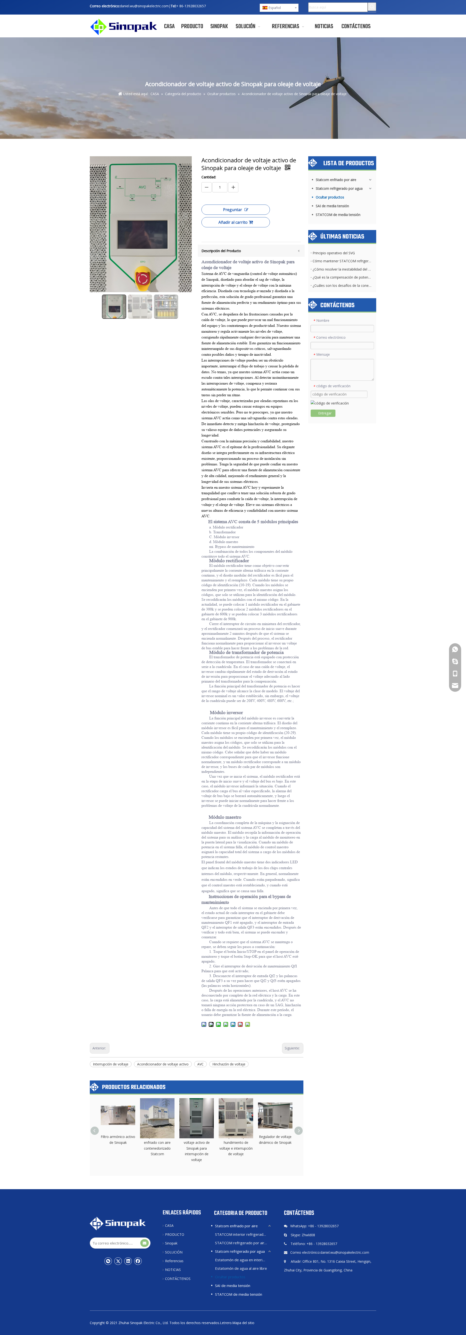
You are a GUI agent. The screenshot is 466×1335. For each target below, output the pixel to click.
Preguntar (232, 209)
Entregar (325, 413)
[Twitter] (118, 1261)
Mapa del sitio (243, 1322)
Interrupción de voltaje (110, 1064)
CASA (169, 1225)
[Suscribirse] (144, 1243)
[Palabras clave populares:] (372, 6)
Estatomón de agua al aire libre (241, 1268)
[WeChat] (108, 1261)
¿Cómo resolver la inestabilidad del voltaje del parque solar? (342, 269)
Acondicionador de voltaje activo (163, 1064)
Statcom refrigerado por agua (339, 188)
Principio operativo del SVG (334, 253)
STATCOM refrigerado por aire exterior (243, 1242)
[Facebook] (138, 1261)
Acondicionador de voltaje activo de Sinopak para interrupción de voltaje (196, 1148)
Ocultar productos (330, 197)
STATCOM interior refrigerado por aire (243, 1234)
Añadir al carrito (233, 222)
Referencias (174, 1261)
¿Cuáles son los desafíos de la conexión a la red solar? (342, 285)
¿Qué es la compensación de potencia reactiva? (342, 277)
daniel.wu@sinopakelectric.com (144, 6)
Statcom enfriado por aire (336, 179)
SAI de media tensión (332, 206)
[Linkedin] (128, 1261)
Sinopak (171, 1243)
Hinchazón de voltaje (228, 1064)
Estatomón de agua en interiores (242, 1259)
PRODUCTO (174, 1234)
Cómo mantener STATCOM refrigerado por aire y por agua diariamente (342, 261)
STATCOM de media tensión (338, 214)
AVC (200, 1064)
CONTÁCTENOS (178, 1278)
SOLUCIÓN (174, 1252)
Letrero (226, 1322)
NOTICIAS (173, 1269)
